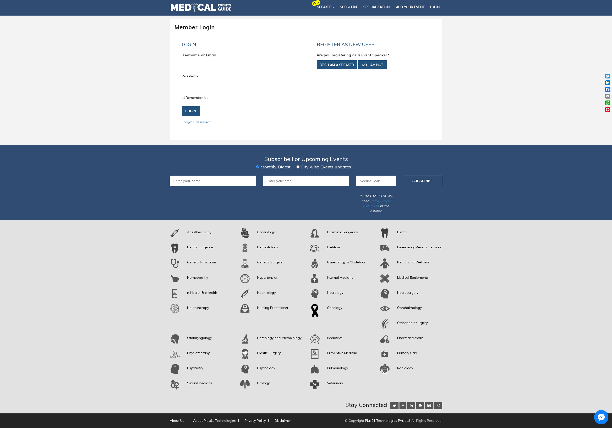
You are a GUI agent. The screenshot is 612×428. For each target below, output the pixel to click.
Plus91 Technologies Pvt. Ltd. (387, 420)
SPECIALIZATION (376, 7)
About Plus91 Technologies (214, 420)
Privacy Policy (255, 420)
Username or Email (199, 55)
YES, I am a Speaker (337, 65)
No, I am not (372, 65)
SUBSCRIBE (349, 7)
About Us (177, 420)
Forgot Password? (196, 122)
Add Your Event (410, 7)
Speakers (325, 7)
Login (435, 7)
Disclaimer (283, 420)
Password (191, 76)
